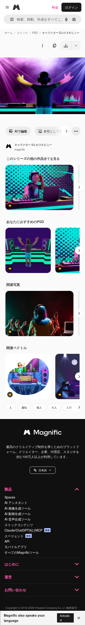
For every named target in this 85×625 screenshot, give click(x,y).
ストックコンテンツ (19, 524)
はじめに (12, 564)
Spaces (10, 497)
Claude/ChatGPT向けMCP (27, 530)
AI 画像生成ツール (18, 508)
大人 (54, 407)
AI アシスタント (16, 502)
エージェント (18, 536)
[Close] (78, 618)
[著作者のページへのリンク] (9, 146)
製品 (8, 489)
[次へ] (66, 131)
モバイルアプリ (16, 546)
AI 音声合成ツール (18, 519)
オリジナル (31, 60)
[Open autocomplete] (10, 19)
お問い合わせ (15, 589)
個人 (39, 407)
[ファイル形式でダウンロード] (75, 45)
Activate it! (65, 618)
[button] (43, 470)
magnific (20, 149)
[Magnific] (43, 433)
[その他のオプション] (42, 45)
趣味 (24, 407)
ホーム (9, 32)
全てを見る (52, 158)
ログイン (71, 7)
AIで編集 (21, 131)
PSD (35, 32)
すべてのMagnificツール (22, 552)
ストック (22, 32)
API (7, 541)
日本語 (43, 470)
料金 (55, 7)
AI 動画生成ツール (18, 513)
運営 (8, 577)
